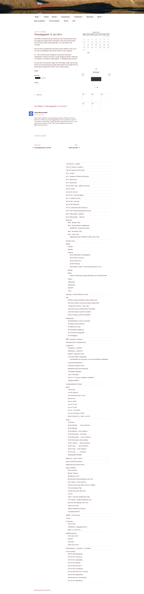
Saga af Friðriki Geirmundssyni (74, 461)
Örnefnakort (71, 422)
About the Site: (72, 524)
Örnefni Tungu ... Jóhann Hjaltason (77, 449)
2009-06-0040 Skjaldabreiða (75, 574)
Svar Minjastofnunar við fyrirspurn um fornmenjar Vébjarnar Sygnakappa (89, 359)
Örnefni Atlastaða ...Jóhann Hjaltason (78, 431)
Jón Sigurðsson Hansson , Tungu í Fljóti (78, 306)
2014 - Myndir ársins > (72, 179)
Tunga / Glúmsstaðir (73, 374)
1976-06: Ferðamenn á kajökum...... (75, 167)
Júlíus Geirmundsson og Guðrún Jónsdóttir (79, 312)
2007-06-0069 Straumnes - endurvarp (78, 571)
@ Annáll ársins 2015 (75, 261)
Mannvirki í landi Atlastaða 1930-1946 (78, 502)
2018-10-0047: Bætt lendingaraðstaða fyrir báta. (78, 210)
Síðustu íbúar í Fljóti (73, 505)
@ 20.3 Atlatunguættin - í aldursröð (75, 217)
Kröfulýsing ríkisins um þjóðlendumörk (76, 342)
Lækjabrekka (71, 282)
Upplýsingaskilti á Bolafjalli (75, 455)
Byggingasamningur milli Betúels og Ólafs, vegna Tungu (84, 237)
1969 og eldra (71, 389)
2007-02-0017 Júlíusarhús (75, 557)
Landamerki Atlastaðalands (75, 362)
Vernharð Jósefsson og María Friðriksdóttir (79, 315)
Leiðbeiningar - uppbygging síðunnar (77, 527)
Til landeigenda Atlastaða (74, 371)
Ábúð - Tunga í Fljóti (73, 234)
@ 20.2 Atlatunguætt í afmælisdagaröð (80, 255)
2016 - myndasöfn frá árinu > (73, 198)
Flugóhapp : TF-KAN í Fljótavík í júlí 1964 (77, 294)
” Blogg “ (36, 17)
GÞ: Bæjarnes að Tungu (74, 327)
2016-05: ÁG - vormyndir (72, 201)
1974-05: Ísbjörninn (73, 392)
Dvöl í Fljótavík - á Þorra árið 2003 (77, 482)
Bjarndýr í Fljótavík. (73, 473)
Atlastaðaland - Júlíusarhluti (75, 351)
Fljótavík (43, 6)
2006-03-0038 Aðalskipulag (75, 554)
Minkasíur (70, 539)
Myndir (99, 17)
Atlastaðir (70, 249)
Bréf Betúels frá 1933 (73, 476)
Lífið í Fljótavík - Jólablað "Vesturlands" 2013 (79, 500)
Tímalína (46, 17)
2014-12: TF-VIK (72, 407)
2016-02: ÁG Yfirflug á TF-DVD (76, 413)
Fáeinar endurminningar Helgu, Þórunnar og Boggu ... (82, 485)
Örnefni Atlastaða (72, 428)
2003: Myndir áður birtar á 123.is (76, 395)
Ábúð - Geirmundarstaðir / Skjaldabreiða (78, 225)
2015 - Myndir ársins (71, 182)
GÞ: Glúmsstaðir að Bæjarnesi (76, 330)
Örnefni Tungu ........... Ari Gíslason (77, 452)
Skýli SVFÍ (70, 288)
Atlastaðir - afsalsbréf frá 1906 (76, 354)
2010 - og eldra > (70, 173)
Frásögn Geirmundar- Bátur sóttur (77, 491)
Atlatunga (70, 252)
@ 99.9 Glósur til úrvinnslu (77, 258)
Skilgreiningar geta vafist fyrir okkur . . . (76, 464)
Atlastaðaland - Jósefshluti (75, 348)
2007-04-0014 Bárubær (74, 563)
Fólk (73, 21)
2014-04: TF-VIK (72, 404)
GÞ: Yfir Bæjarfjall (72, 335)
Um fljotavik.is (69, 521)
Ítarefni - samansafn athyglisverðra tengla (79, 497)
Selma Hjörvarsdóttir (40, 112)
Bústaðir (54, 17)
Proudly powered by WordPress (42, 590)
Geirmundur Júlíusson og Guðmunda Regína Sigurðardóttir (83, 303)
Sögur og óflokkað (39, 21)
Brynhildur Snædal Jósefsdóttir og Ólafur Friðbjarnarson (82, 300)
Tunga (69, 291)
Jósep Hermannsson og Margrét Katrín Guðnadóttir (81, 309)
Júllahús (70, 279)
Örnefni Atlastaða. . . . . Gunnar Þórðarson (79, 425)
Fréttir (39, 94)
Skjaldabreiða (71, 285)
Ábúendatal (89, 17)
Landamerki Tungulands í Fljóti (76, 365)
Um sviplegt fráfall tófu (74, 511)
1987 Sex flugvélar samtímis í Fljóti (75, 170)
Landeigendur (78, 17)
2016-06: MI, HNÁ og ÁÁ (72, 204)
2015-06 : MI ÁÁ (70, 189)
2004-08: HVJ (71, 398)
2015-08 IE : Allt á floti (72, 192)
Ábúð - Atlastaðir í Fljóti (74, 222)
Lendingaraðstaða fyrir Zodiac (74, 384)
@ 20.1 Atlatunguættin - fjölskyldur (75, 214)
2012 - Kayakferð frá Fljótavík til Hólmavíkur (77, 176)
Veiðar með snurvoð (73, 545)
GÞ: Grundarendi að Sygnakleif (76, 332)
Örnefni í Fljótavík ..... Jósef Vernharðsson (79, 443)
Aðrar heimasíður (72, 470)
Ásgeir (44, 31)
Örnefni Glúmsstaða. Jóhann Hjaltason (78, 440)
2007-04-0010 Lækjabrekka (75, 560)
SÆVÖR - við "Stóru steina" (73, 515)
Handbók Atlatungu (75, 263)
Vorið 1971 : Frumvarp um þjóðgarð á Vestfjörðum (81, 377)
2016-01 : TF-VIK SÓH (74, 410)
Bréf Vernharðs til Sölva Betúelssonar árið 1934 (80, 479)
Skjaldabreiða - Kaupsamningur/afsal (79, 228)
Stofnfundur (71, 542)
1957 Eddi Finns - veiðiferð (73, 164)
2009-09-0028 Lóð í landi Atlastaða (77, 577)
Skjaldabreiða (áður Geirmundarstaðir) (78, 368)
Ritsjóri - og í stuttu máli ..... (75, 530)
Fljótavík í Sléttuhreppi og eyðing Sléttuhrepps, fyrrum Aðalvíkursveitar (88, 275)
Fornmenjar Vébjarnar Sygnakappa (77, 357)
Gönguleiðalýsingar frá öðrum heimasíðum (79, 321)
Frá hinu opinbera (54, 21)
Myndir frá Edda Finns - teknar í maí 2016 (79, 416)
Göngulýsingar (65, 17)
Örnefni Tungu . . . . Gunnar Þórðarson (78, 446)
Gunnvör (70, 494)
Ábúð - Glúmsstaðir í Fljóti (75, 231)
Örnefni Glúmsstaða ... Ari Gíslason (77, 434)
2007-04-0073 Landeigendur (75, 568)
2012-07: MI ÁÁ (72, 401)
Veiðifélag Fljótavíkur (71, 533)
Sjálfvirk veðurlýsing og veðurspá (76, 508)
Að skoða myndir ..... (71, 241)
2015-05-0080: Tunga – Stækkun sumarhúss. (78, 186)
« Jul (88, 52)
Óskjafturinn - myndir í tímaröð (74, 458)
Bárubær (70, 270)
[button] (94, 87)
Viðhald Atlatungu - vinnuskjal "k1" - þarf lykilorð (78, 548)
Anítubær (70, 246)
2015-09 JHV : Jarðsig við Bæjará (75, 195)
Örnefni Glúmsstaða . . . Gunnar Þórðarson (79, 437)
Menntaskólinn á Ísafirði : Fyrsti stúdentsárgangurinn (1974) (85, 266)
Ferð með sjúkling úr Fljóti (75, 488)
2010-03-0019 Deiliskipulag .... (76, 580)
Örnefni (66, 21)
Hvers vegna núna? (73, 536)
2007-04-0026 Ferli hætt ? (75, 566)
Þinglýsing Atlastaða (73, 380)
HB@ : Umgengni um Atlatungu (74, 339)
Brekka (70, 273)
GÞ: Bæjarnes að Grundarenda (76, 324)
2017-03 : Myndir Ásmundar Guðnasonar (77, 207)
